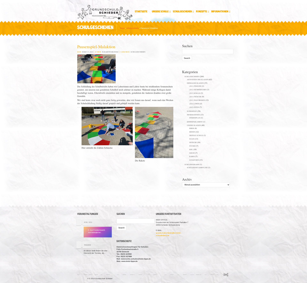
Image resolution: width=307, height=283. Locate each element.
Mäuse (192, 153)
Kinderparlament (194, 122)
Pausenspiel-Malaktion (96, 46)
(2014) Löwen (194, 104)
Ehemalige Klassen (195, 83)
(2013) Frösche (195, 97)
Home (122, 28)
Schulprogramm (192, 164)
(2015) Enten (194, 107)
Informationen (219, 12)
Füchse (192, 146)
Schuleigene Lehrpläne (197, 167)
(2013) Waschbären (197, 100)
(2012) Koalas (194, 93)
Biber (191, 128)
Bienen (192, 132)
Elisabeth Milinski (110, 52)
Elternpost (192, 111)
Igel (191, 149)
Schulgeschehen (182, 12)
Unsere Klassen (194, 125)
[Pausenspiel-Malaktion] (96, 69)
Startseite (141, 12)
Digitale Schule (196, 135)
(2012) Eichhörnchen (197, 89)
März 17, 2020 (87, 52)
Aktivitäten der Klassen (197, 79)
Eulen (191, 139)
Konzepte (201, 12)
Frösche (193, 142)
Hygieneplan (194, 118)
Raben (192, 156)
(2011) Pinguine (195, 86)
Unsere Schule (160, 12)
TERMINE (87, 245)
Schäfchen (194, 160)
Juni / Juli (88, 222)
